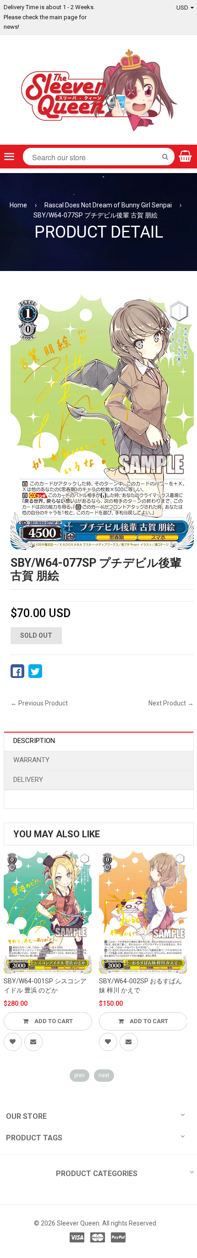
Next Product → (171, 703)
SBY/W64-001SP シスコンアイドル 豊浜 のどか (45, 985)
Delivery (28, 779)
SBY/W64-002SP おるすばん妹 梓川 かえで (140, 985)
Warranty (31, 760)
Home (18, 205)
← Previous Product (39, 703)
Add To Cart (53, 1021)
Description (34, 741)
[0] (17, 671)
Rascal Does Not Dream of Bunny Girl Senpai (108, 205)
